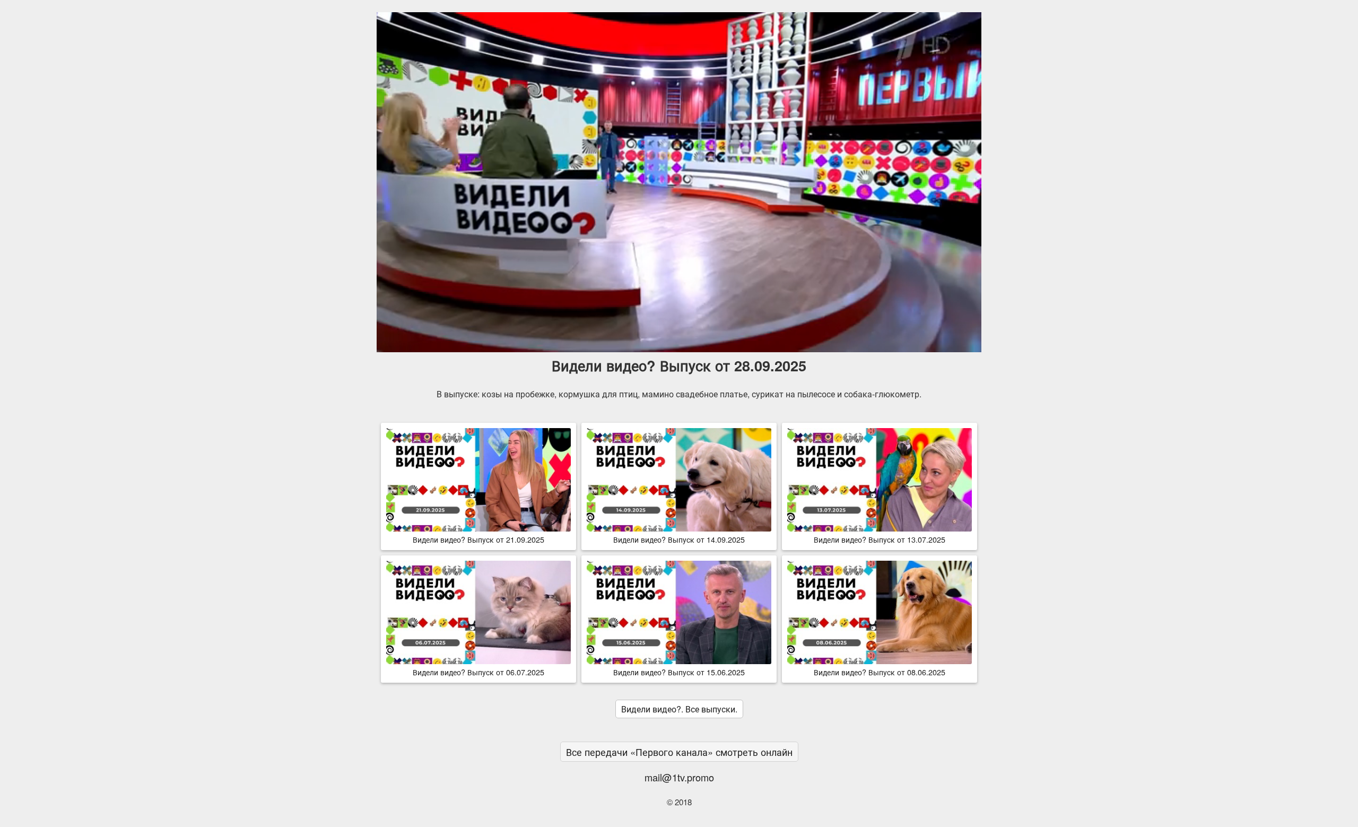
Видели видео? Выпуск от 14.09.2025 (679, 539)
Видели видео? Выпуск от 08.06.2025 (879, 671)
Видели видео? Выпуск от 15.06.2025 (679, 671)
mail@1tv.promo (679, 777)
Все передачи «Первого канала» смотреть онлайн (679, 752)
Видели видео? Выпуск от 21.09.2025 (478, 539)
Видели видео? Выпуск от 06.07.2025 (478, 671)
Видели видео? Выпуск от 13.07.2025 (879, 539)
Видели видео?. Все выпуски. (679, 709)
